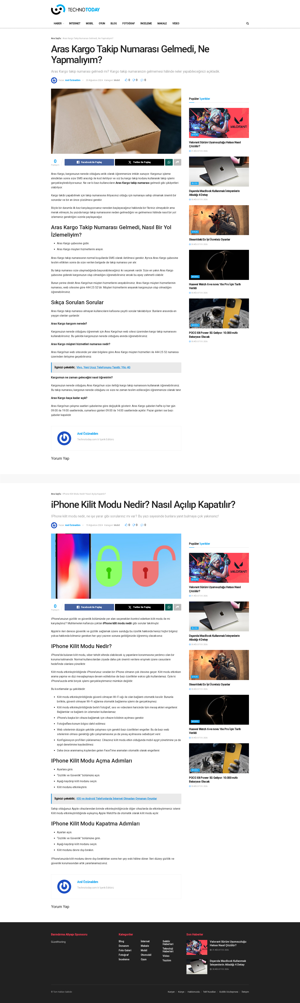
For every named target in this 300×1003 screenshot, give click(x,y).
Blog (114, 23)
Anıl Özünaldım (72, 80)
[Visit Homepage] (75, 9)
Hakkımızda (194, 991)
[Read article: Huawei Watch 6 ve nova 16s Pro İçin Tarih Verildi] (219, 265)
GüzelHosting (58, 941)
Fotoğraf (128, 23)
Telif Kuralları (209, 991)
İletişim (245, 991)
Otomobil (146, 954)
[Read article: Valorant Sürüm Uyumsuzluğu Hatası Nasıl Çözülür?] (219, 123)
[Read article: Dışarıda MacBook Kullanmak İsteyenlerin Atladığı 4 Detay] (219, 172)
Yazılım (167, 960)
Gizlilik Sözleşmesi (228, 991)
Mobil (89, 23)
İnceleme (146, 23)
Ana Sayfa (56, 38)
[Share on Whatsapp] (169, 162)
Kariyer (171, 991)
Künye (181, 991)
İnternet (74, 23)
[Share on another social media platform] (177, 162)
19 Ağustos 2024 (94, 525)
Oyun (102, 23)
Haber (58, 23)
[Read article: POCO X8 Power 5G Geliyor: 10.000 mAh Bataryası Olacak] (219, 313)
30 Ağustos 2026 (199, 199)
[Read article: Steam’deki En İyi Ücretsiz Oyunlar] (219, 220)
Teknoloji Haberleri (168, 950)
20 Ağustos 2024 (94, 80)
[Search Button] (247, 23)
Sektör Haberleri (168, 942)
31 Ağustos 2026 (199, 151)
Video (175, 23)
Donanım (124, 945)
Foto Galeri (125, 950)
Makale (162, 23)
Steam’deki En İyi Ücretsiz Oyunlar (209, 239)
